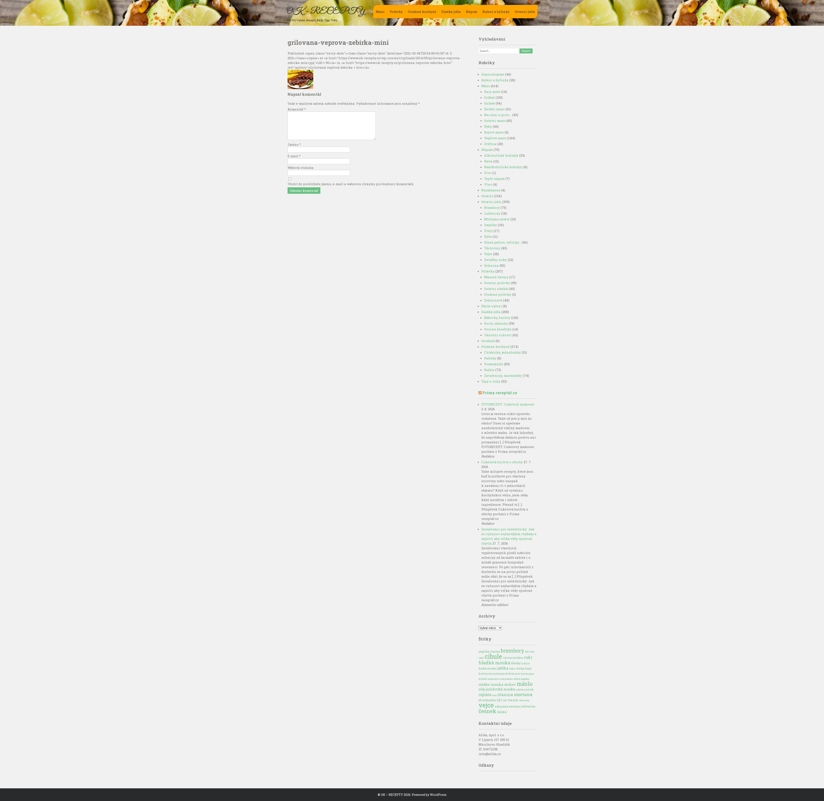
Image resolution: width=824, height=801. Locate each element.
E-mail (294, 156)
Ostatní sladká (496, 288)
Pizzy (488, 231)
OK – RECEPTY (325, 11)
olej (482, 689)
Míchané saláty (497, 219)
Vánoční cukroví (498, 335)
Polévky (396, 11)
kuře (517, 673)
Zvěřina (490, 144)
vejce (486, 705)
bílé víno (530, 651)
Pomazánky (493, 364)
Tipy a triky (490, 381)
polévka (520, 689)
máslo (525, 683)
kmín (528, 668)
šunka (501, 712)
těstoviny (524, 700)
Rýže (488, 236)
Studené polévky (497, 294)
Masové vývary (496, 277)
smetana (523, 694)
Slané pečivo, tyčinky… (502, 242)
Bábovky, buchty (497, 317)
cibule (493, 656)
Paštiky (490, 358)
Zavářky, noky (495, 259)
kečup (520, 668)
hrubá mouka (488, 668)
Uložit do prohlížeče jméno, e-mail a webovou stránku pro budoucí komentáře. (351, 184)
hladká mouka (494, 663)
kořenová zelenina (492, 673)
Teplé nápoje (494, 178)
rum (494, 695)
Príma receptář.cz (499, 392)
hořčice (525, 663)
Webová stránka (301, 167)
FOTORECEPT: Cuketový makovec (507, 404)
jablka (503, 668)
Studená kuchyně (422, 11)
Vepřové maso (495, 138)
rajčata (485, 694)
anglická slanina (489, 651)
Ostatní (487, 196)
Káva (488, 161)
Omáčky (490, 225)
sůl (504, 700)
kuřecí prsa (527, 673)
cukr (528, 657)
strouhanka (487, 700)
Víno (488, 184)
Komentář (297, 109)
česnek (487, 711)
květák (483, 678)
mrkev (510, 684)
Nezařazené (490, 190)
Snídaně (488, 341)
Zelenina (491, 265)
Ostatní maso (495, 120)
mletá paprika (521, 678)
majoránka (506, 678)
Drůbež (489, 97)
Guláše (489, 103)
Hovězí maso (494, 109)
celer (481, 657)
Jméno (294, 144)
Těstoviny (492, 248)
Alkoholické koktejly (501, 155)
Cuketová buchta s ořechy (502, 462)
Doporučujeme (492, 74)
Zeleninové (493, 300)
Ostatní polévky (497, 283)
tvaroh (512, 700)
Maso (380, 11)
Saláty (489, 370)
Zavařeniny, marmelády (503, 375)
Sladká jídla (451, 11)
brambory (512, 650)
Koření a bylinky (496, 11)
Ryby (488, 126)
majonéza (493, 678)
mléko (484, 684)
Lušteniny (492, 213)
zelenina (528, 706)
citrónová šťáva (513, 657)
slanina (505, 694)
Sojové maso (494, 132)
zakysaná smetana (508, 706)
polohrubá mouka (500, 689)
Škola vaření (491, 306)
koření (510, 673)
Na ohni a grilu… (497, 115)
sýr (499, 700)
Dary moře (492, 91)
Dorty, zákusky (496, 323)
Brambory (492, 207)
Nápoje (471, 11)
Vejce (488, 254)
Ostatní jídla (525, 11)
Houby (516, 663)
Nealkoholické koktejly (503, 167)
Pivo (487, 173)
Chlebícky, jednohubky (502, 352)
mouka (497, 684)
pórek (529, 689)
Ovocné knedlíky (498, 329)
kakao (512, 668)
